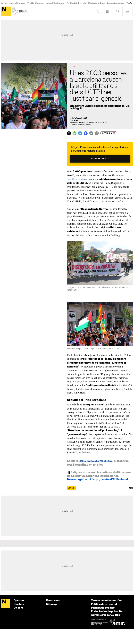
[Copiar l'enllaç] (97, 133)
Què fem (19, 604)
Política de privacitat (104, 604)
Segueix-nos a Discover (13, 3)
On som (18, 608)
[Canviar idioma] (117, 11)
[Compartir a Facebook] (86, 133)
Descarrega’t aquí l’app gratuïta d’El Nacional (97, 479)
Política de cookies (103, 608)
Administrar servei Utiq (105, 615)
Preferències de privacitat (107, 611)
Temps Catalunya (115, 3)
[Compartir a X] (69, 133)
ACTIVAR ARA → (99, 158)
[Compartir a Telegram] (80, 133)
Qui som (19, 600)
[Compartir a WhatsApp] (74, 133)
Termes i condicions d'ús (106, 600)
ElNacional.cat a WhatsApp (95, 461)
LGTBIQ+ (71, 488)
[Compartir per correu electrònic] (91, 133)
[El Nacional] (6, 11)
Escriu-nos (53, 600)
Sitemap (51, 604)
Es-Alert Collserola (76, 3)
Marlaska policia (96, 3)
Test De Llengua (35, 3)
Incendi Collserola (55, 3)
